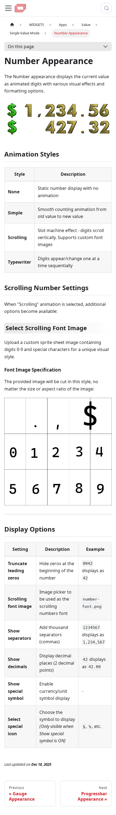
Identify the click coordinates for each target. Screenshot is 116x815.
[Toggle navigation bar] (8, 8)
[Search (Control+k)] (106, 8)
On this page (21, 46)
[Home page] (12, 25)
